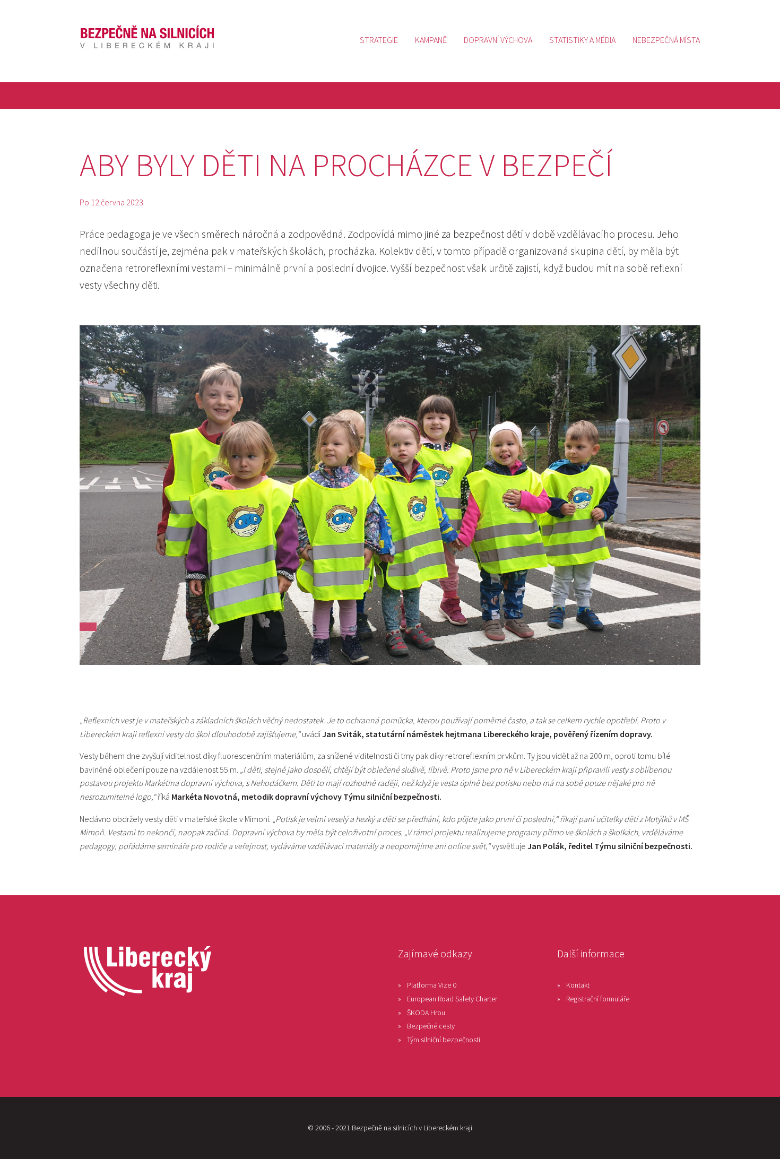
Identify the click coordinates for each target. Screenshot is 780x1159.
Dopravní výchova (498, 39)
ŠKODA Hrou (426, 1012)
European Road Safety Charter (452, 999)
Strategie (379, 39)
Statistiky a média (582, 39)
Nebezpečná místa (666, 39)
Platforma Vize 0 (431, 985)
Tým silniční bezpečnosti (443, 1039)
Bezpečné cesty (431, 1026)
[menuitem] (378, 40)
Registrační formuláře (597, 999)
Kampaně (431, 39)
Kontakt (578, 985)
